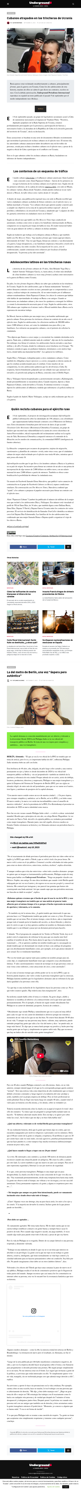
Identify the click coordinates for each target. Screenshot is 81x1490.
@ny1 (15, 843)
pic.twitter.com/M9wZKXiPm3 (33, 843)
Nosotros (15, 1477)
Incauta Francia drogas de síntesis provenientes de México (58, 592)
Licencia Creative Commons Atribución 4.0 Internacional (49, 535)
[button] (8, 4)
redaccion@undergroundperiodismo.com (40, 1473)
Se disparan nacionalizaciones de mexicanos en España (57, 641)
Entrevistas (11, 667)
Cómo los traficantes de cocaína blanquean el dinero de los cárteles (21, 594)
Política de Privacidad (29, 1477)
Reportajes (11, 13)
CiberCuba (30, 177)
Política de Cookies (47, 1477)
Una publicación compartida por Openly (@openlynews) (33, 1342)
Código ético (62, 1477)
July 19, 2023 (33, 847)
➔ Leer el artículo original (18, 526)
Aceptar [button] (65, 1487)
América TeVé (50, 186)
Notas (44, 588)
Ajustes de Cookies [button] (53, 1487)
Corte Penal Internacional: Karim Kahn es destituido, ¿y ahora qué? (22, 641)
